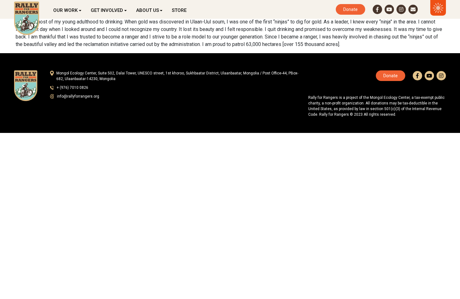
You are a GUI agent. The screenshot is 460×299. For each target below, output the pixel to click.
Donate (350, 9)
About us (147, 10)
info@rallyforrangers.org (78, 96)
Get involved (107, 10)
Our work (65, 10)
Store (179, 10)
